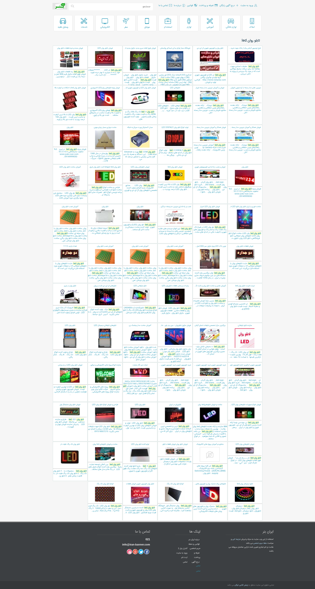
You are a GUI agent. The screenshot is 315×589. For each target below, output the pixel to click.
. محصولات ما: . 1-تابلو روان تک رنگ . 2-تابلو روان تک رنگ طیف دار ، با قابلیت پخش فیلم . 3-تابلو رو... (70, 460)
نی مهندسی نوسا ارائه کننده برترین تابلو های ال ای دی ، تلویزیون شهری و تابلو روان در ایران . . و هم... (244, 416)
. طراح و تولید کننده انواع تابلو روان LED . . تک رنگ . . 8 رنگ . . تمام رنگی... (70, 341)
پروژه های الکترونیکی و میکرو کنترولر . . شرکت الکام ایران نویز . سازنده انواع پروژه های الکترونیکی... (104, 378)
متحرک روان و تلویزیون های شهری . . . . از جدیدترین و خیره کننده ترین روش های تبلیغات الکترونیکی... (210, 497)
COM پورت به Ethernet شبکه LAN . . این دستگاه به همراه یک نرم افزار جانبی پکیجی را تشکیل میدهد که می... (140, 143)
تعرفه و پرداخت (197, 555)
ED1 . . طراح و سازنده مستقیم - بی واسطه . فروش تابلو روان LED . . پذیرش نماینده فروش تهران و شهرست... (70, 415)
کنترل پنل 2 (182, 548)
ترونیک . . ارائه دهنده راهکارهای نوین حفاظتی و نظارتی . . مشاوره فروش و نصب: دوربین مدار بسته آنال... (244, 100)
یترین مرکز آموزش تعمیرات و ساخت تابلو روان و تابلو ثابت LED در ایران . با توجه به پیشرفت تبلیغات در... (209, 295)
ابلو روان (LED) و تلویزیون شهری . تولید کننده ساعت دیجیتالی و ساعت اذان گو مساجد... (140, 218)
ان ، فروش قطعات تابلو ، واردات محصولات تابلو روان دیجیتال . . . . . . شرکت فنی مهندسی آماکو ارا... (174, 454)
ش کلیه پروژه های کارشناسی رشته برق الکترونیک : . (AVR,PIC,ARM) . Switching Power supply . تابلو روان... (210, 459)
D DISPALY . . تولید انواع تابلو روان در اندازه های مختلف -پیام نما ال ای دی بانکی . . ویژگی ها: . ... (175, 141)
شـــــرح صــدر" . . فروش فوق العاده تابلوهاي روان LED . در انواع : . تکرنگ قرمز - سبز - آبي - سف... (244, 453)
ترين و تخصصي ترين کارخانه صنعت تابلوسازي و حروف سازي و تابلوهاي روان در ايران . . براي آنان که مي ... (175, 418)
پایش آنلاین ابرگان (241, 585)
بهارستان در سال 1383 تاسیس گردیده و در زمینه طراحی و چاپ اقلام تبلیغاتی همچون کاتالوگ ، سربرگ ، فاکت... (105, 144)
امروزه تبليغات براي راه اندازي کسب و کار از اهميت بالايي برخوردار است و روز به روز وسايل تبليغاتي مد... (105, 220)
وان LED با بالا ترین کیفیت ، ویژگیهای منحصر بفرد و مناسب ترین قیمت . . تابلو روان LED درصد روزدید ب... (175, 178)
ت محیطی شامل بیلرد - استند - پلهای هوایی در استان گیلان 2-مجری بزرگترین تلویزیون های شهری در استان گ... (210, 340)
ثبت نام (184, 557)
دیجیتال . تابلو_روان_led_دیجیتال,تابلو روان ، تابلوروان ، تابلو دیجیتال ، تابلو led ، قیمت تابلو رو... (245, 498)
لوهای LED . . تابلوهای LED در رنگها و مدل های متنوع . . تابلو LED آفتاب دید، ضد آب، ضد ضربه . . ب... (174, 99)
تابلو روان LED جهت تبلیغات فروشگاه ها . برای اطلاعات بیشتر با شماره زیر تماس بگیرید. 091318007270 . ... (105, 418)
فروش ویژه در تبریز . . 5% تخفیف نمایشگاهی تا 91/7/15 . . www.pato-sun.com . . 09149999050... (70, 142)
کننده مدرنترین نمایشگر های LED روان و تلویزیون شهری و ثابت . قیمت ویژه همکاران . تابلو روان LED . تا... (140, 498)
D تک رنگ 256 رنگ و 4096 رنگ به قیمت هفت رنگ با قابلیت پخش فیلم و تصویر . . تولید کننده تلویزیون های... (139, 103)
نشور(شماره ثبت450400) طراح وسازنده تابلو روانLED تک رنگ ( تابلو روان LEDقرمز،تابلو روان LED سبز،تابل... (140, 299)
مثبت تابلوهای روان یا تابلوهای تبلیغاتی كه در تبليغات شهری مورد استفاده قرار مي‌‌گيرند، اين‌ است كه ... (70, 257)
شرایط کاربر (236, 539)
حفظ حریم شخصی (260, 543)
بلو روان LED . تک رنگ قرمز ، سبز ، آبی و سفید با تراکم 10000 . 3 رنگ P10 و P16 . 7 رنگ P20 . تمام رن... (105, 497)
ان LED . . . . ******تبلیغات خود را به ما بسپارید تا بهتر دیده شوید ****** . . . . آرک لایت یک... (105, 62)
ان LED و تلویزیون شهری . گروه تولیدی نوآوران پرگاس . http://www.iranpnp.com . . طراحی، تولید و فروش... (210, 65)
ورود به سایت (181, 552)
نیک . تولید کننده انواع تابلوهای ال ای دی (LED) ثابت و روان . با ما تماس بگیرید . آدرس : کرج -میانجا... (105, 300)
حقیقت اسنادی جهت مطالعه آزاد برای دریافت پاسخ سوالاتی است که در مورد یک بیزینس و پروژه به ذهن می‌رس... (244, 61)
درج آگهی (196, 561)
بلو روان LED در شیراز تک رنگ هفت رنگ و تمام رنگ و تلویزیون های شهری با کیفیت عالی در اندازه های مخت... (210, 219)
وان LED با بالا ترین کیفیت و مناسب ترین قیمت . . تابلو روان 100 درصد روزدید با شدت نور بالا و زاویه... (69, 103)
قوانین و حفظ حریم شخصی (194, 546)
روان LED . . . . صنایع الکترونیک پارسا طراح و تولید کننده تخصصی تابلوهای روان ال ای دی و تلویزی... (140, 179)
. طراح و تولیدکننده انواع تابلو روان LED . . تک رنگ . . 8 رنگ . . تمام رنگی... (105, 341)
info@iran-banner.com (136, 544)
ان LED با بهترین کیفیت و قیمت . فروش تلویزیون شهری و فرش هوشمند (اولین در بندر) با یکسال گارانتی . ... (70, 380)
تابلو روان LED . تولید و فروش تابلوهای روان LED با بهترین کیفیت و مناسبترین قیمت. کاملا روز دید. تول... (140, 416)
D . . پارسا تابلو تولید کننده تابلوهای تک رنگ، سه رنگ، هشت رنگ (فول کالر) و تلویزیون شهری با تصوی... (140, 458)
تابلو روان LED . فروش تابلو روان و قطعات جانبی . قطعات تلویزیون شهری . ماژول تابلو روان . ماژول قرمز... (174, 299)
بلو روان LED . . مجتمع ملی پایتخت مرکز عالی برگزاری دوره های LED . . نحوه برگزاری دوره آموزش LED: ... (70, 183)
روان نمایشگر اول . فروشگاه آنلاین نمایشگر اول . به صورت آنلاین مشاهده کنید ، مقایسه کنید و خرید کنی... (174, 497)
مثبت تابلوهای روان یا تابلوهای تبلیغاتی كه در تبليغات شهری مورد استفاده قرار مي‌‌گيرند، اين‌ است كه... (245, 257)
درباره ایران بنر (194, 539)
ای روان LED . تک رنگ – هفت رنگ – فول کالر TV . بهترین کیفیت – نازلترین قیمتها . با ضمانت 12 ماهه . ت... (245, 341)
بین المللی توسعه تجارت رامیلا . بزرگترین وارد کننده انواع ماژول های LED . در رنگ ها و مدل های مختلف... (105, 457)
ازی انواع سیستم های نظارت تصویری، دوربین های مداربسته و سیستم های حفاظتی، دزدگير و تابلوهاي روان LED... (175, 220)
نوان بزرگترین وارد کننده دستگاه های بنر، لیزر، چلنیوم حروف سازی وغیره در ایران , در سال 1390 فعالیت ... (209, 262)
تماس (185, 561)
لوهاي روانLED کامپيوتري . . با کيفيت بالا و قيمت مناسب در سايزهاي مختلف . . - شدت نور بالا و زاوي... (105, 101)
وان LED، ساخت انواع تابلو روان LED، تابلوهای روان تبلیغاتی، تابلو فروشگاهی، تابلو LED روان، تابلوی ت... (244, 222)
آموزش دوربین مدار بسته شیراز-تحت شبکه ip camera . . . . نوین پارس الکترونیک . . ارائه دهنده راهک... (209, 139)
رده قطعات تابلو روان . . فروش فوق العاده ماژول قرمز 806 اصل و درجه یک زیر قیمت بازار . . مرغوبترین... (70, 62)
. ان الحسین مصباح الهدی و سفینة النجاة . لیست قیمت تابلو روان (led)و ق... (244, 297)
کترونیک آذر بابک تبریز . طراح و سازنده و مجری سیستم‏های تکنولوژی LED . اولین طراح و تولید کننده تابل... (70, 299)
